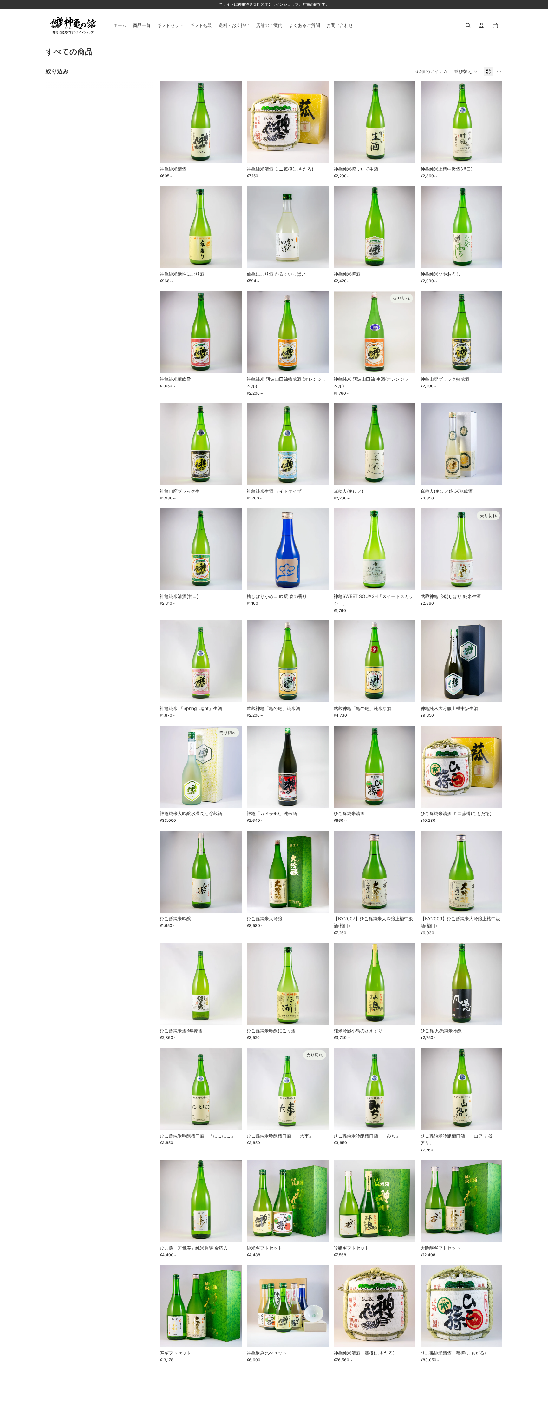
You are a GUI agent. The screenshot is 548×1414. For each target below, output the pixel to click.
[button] (466, 71)
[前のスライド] (169, 122)
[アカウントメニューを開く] (481, 25)
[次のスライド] (232, 122)
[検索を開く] (468, 25)
